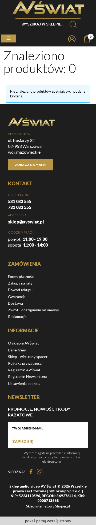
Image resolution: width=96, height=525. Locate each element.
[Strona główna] (48, 7)
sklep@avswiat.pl (26, 221)
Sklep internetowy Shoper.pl (48, 506)
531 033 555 (19, 201)
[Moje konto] (71, 39)
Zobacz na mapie (30, 165)
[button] (8, 38)
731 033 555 (19, 207)
